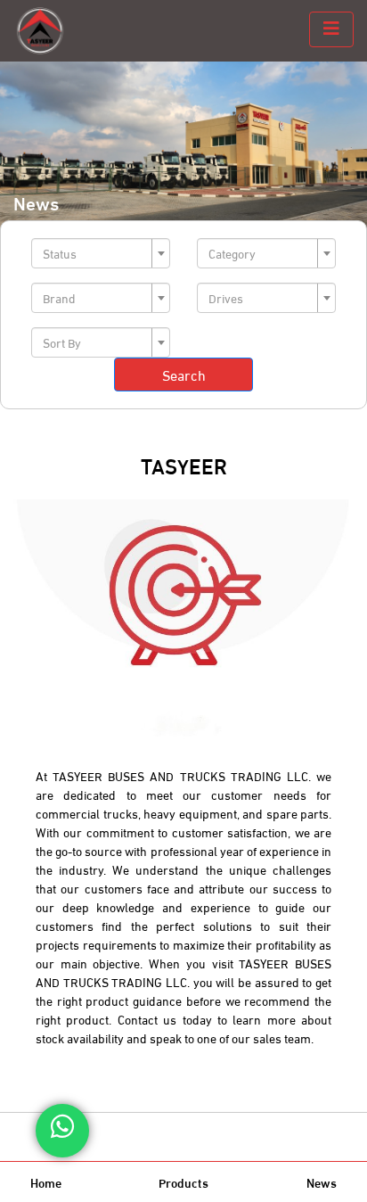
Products (183, 1182)
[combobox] (100, 253)
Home (45, 1182)
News (321, 1182)
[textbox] (95, 253)
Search (184, 374)
